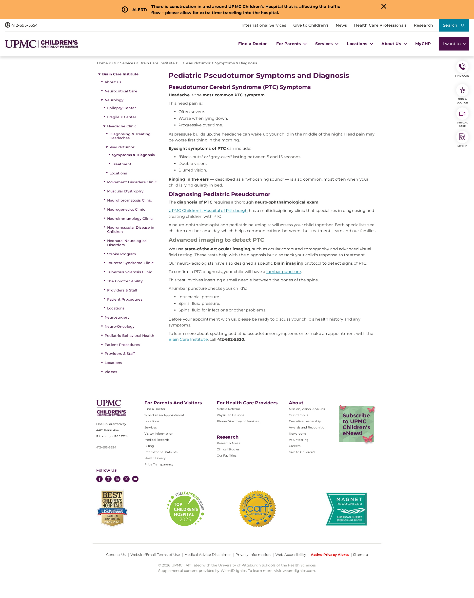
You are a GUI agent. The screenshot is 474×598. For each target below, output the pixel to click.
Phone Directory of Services (238, 421)
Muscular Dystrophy (125, 191)
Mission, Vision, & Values (307, 409)
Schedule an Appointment (164, 415)
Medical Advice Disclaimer (207, 554)
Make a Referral (228, 409)
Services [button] (324, 43)
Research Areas (228, 443)
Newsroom (297, 433)
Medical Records (156, 440)
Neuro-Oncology (120, 326)
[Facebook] (99, 479)
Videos (111, 372)
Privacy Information (253, 554)
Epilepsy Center (121, 108)
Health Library (155, 458)
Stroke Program (121, 254)
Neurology (114, 100)
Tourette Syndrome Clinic (130, 263)
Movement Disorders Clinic (132, 182)
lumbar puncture (283, 271)
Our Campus (298, 415)
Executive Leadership (305, 421)
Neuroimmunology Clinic (130, 218)
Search (450, 25)
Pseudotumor (122, 147)
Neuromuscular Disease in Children (130, 229)
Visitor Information (158, 433)
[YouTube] (135, 479)
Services (150, 427)
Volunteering (298, 440)
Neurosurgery (117, 317)
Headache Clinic (122, 126)
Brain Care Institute (120, 74)
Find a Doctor (252, 43)
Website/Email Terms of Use (155, 554)
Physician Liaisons (230, 415)
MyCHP (423, 43)
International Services (263, 25)
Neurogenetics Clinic (126, 209)
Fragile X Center (121, 117)
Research (423, 25)
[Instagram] (108, 479)
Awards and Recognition (308, 427)
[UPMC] (41, 44)
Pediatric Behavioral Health (129, 335)
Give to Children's (311, 25)
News (341, 25)
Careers (294, 446)
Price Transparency (159, 464)
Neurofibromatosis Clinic (129, 200)
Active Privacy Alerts (330, 554)
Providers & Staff (122, 290)
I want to (452, 43)
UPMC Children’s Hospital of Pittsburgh (208, 210)
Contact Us (116, 554)
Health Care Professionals (380, 25)
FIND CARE (462, 75)
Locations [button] (358, 43)
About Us (113, 82)
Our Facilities (227, 455)
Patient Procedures (124, 299)
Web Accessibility (290, 554)
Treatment (121, 164)
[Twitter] (126, 479)
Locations (118, 173)
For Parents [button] (289, 43)
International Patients (161, 452)
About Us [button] (391, 43)
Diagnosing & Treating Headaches (130, 136)
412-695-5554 (24, 25)
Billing (149, 446)
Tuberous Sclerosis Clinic (129, 272)
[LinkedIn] (117, 479)
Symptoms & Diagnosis (133, 155)
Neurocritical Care (121, 91)
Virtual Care (462, 124)
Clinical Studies (228, 449)
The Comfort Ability (125, 281)
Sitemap (360, 554)
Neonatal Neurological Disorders (127, 243)
